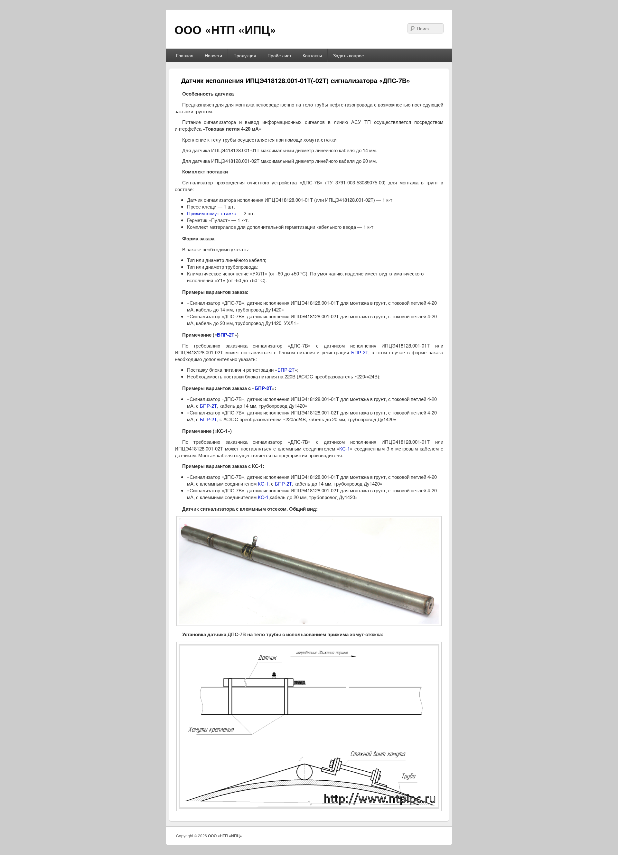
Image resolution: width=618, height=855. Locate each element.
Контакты (312, 55)
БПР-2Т (225, 334)
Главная (184, 55)
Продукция (244, 55)
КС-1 (344, 448)
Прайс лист (279, 55)
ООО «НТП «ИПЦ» (225, 29)
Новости (213, 55)
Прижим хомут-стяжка (211, 213)
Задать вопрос (348, 55)
